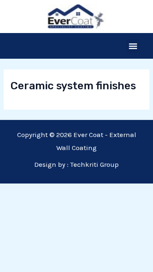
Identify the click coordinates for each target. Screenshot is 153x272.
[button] (133, 46)
